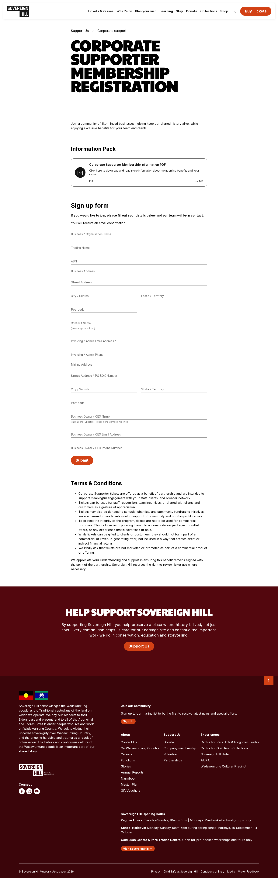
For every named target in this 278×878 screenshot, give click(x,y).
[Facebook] (22, 791)
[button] (234, 11)
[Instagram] (29, 791)
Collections (208, 11)
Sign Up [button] (128, 721)
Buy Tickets (256, 11)
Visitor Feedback (248, 871)
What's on (124, 11)
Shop (224, 11)
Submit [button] (82, 460)
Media (231, 871)
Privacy (156, 871)
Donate (191, 11)
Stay (179, 11)
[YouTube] (37, 791)
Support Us (80, 31)
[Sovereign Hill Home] (18, 11)
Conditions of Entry (212, 871)
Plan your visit (146, 11)
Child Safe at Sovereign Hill (181, 871)
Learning (166, 11)
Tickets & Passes (100, 11)
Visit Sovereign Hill (136, 848)
